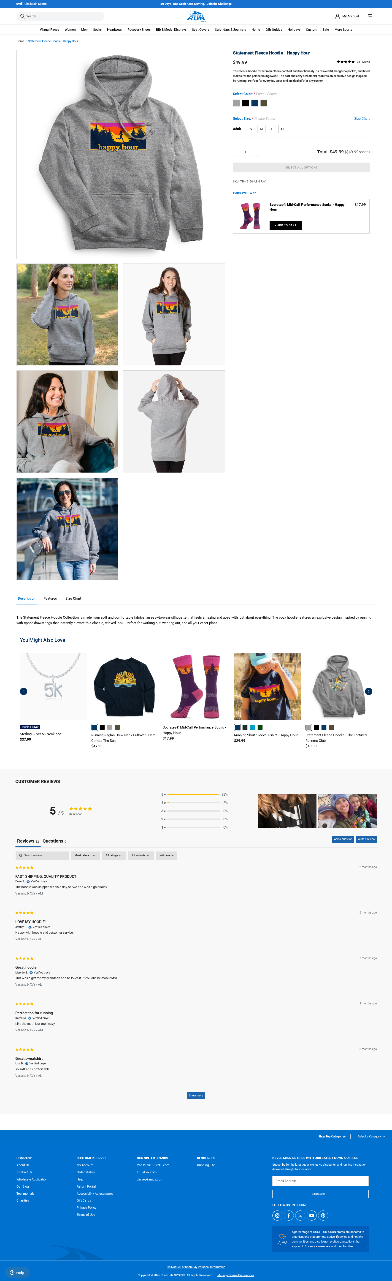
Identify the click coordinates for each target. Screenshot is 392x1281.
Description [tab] (26, 598)
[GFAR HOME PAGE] (196, 16)
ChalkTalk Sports (35, 3)
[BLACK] (245, 103)
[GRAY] (236, 103)
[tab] (54, 841)
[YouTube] (312, 1215)
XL (283, 129)
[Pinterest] (323, 1215)
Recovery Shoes (139, 29)
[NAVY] (254, 103)
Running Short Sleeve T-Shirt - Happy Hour (266, 735)
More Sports (343, 29)
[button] (49, 30)
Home (20, 41)
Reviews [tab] (28, 841)
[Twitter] (300, 1215)
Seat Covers (200, 29)
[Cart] (370, 16)
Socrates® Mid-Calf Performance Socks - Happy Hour (307, 207)
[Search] (22, 16)
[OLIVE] (263, 103)
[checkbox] (166, 855)
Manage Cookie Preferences (235, 1275)
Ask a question (343, 839)
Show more (196, 1095)
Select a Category (369, 1136)
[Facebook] (289, 1215)
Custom (311, 29)
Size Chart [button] (362, 119)
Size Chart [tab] (73, 598)
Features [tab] (50, 598)
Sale (326, 29)
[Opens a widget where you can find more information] (17, 1273)
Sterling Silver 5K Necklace (40, 734)
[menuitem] (347, 16)
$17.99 (360, 205)
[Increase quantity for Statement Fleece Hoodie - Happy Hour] (252, 152)
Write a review (366, 839)
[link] (94, 727)
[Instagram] (277, 1215)
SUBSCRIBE (320, 1194)
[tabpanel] (196, 977)
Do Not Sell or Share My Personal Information (196, 1267)
